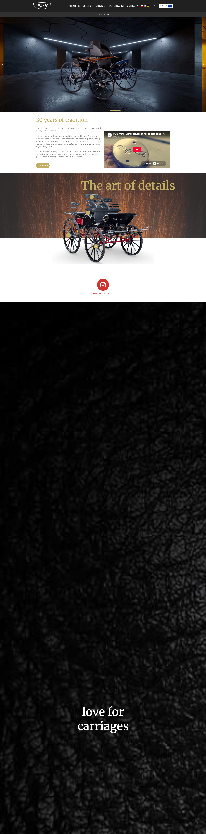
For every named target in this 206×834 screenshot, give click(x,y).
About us (74, 6)
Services (101, 6)
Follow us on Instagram (103, 293)
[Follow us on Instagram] (103, 285)
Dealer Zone (116, 6)
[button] (2, 64)
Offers (86, 6)
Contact (132, 6)
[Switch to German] (148, 6)
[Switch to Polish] (142, 6)
